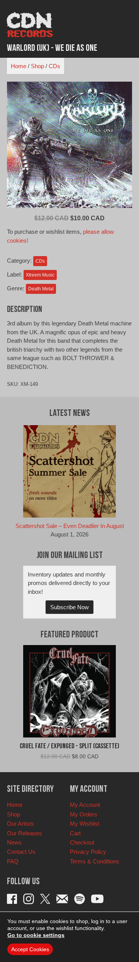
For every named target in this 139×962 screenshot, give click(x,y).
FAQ (13, 861)
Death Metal (41, 289)
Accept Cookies (30, 949)
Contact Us (21, 851)
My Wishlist (84, 823)
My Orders (83, 814)
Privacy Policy (88, 851)
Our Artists (20, 823)
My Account (85, 804)
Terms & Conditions (94, 861)
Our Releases (24, 833)
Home (18, 66)
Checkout (82, 842)
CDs (54, 66)
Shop (37, 66)
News (14, 842)
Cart (75, 833)
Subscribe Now (69, 607)
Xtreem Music (40, 275)
